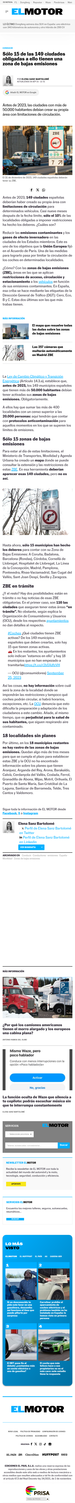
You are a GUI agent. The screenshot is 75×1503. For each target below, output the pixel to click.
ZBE (14, 469)
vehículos (46, 281)
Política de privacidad (30, 1432)
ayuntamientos (57, 620)
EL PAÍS (38, 1256)
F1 (15, 2)
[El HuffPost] (50, 1454)
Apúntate (16, 1184)
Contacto (53, 1436)
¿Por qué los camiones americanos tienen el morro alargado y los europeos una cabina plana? (36, 1029)
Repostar (38, 2)
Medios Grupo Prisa (37, 1499)
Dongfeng (25, 2)
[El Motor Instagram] (40, 1444)
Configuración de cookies (53, 1432)
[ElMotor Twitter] (35, 1444)
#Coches (14, 633)
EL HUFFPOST (26, 1256)
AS (46, 1256)
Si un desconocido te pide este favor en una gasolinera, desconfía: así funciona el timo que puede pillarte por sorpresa (20, 1309)
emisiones (53, 855)
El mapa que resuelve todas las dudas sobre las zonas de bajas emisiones (52, 330)
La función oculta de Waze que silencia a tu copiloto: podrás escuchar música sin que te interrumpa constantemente (37, 1101)
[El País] (11, 1455)
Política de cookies (24, 1436)
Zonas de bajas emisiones (27, 858)
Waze (48, 2)
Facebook (10, 813)
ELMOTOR (11, 1256)
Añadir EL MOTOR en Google (23, 92)
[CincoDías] (32, 1455)
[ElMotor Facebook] (31, 1444)
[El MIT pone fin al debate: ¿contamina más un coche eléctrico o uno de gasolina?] (21, 1360)
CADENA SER (56, 1256)
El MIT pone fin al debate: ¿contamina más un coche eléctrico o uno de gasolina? (21, 1367)
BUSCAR (15, 1219)
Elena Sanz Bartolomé (35, 79)
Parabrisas (59, 2)
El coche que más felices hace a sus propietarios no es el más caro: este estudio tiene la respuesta (53, 1368)
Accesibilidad (41, 1436)
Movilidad (7, 858)
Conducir (8, 48)
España (63, 855)
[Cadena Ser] (64, 1455)
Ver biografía (28, 847)
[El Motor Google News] (50, 1444)
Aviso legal (13, 1432)
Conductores (39, 855)
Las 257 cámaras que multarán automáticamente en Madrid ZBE (52, 351)
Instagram (30, 813)
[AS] (20, 1455)
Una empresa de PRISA (37, 1490)
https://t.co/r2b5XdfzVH (42, 665)
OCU (37, 704)
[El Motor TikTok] (45, 1444)
